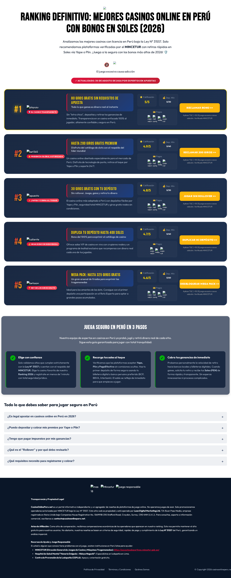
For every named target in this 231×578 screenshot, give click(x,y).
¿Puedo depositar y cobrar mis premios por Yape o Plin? (43, 427)
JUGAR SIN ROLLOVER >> (200, 196)
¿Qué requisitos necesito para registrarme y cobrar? (40, 461)
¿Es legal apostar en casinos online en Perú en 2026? (41, 416)
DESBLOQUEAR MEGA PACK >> (199, 283)
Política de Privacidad (94, 569)
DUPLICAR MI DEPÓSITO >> (199, 239)
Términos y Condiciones (119, 569)
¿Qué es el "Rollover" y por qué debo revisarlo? (38, 449)
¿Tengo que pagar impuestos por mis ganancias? (39, 438)
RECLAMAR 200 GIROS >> (199, 152)
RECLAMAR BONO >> (200, 107)
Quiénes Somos (142, 569)
